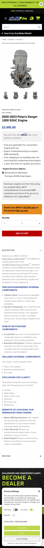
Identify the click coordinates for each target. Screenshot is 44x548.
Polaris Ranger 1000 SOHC (13, 258)
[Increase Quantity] (39, 223)
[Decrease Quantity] (4, 223)
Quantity (5, 217)
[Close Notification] (41, 4)
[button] (6, 95)
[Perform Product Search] (39, 27)
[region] (22, 95)
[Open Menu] (6, 18)
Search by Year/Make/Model (18, 33)
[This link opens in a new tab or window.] (27, 256)
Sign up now (22, 210)
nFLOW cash (29, 207)
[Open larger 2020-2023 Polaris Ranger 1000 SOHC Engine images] (22, 69)
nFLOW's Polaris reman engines (15, 264)
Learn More (23, 197)
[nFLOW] (15, 18)
